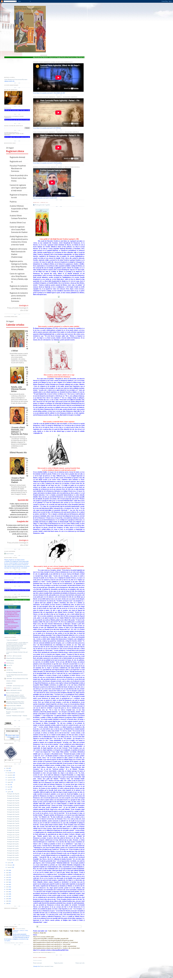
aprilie (9, 791)
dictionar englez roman (12, 731)
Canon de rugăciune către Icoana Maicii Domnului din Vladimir (19, 229)
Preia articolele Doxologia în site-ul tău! (17, 309)
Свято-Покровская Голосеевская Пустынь (15, 79)
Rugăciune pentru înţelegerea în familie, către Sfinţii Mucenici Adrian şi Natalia (19, 265)
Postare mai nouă (37, 963)
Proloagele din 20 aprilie (13, 816)
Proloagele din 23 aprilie (13, 809)
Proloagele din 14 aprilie (13, 830)
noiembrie (10, 775)
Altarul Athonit (10, 660)
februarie (10, 865)
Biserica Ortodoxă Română (12, 693)
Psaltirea (13, 201)
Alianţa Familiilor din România (14, 658)
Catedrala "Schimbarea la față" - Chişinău (16, 715)
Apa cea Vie (9, 665)
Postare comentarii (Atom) (46, 966)
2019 (7, 877)
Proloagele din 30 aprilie (13, 794)
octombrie (10, 777)
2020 (7, 875)
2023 (7, 770)
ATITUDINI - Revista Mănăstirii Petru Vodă (17, 678)
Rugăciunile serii (16, 161)
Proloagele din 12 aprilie (13, 834)
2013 (7, 891)
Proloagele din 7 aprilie (13, 846)
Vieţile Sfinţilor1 (53, 931)
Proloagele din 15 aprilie (13, 828)
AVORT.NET (9, 683)
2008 (7, 903)
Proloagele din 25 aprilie (13, 805)
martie (9, 862)
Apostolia (8, 667)
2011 (7, 896)
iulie (9, 784)
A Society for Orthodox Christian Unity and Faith (16, 652)
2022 (7, 870)
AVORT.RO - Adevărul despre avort (15, 685)
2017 (7, 882)
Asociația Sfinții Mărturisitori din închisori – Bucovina (16, 675)
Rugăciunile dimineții (18, 157)
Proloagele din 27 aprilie (13, 800)
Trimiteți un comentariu (37, 960)
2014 (7, 889)
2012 (7, 894)
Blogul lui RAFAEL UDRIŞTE (13, 705)
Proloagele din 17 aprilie (13, 823)
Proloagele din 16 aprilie (13, 825)
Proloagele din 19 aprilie (13, 819)
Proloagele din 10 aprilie (13, 839)
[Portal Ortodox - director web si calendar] (8, 724)
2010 (7, 898)
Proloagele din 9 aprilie (13, 841)
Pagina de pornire (58, 963)
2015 (7, 887)
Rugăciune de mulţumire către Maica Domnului (19, 287)
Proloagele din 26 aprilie (13, 803)
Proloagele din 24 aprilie (13, 807)
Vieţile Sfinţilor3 (75, 931)
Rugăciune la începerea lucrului (19, 196)
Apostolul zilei (23, 500)
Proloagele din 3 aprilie (13, 855)
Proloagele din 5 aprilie (42, 205)
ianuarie (10, 867)
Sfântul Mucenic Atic (19, 452)
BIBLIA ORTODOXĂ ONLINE (14, 690)
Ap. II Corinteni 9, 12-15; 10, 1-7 (18, 517)
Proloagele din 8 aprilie (13, 844)
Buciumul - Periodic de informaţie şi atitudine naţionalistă (15, 708)
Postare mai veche (80, 963)
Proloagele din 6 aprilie (13, 848)
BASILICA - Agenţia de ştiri (13, 688)
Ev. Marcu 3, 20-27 (22, 536)
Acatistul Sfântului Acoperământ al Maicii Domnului (19, 209)
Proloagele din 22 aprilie (13, 812)
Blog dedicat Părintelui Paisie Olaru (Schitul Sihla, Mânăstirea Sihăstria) (15, 702)
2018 (7, 880)
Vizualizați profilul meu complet (13, 942)
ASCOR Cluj (9, 670)
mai (9, 789)
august (9, 782)
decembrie (10, 772)
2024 (7, 768)
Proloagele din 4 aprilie (13, 853)
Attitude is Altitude (11, 681)
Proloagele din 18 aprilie (13, 821)
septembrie (10, 780)
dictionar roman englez (13, 737)
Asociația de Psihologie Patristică (14, 672)
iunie (9, 787)
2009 (7, 901)
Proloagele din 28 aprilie (13, 798)
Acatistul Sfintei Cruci (18, 222)
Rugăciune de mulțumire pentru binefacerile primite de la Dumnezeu (19, 297)
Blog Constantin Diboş (20, 7)
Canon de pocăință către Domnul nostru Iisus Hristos (19, 178)
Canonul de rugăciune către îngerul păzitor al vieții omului (18, 188)
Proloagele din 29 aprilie (13, 796)
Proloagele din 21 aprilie (13, 814)
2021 (7, 872)
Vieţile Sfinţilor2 (64, 931)
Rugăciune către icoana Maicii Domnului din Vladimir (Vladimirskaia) (19, 253)
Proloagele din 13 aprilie (13, 832)
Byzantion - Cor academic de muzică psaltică (15, 712)
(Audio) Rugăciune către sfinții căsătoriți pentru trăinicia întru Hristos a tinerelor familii (19, 240)
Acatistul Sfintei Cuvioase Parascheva (19, 217)
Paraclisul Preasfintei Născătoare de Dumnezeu (18, 168)
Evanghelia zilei (22, 521)
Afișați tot (28, 718)
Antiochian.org (10, 663)
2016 (7, 884)
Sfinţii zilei (43, 933)
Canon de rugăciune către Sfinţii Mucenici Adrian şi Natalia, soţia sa (19, 277)
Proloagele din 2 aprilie (13, 857)
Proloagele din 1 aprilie (13, 860)
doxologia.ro (23, 305)
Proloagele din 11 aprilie (13, 837)
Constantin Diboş (20, 928)
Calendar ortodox (15, 324)
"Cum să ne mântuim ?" (12, 640)
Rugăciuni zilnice (15, 151)
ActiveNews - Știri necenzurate (13, 656)
